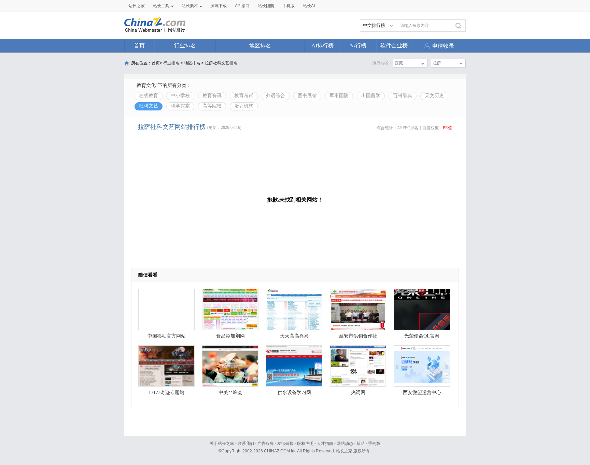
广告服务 (265, 443)
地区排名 (260, 45)
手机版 (374, 443)
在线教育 (148, 95)
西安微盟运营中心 (422, 392)
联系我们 (246, 443)
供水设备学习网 (294, 392)
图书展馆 (307, 95)
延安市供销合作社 (358, 336)
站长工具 (161, 5)
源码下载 (218, 5)
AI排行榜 (322, 45)
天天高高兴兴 (294, 336)
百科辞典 (402, 95)
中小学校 (180, 95)
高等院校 (212, 105)
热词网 (358, 392)
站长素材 (190, 5)
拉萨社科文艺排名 (221, 63)
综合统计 (385, 127)
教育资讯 (212, 95)
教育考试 (243, 95)
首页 (139, 45)
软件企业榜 (394, 45)
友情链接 (285, 443)
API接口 (242, 5)
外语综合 (275, 95)
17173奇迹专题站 (166, 392)
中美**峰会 (230, 392)
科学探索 (180, 105)
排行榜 (358, 45)
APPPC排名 (407, 127)
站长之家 (136, 5)
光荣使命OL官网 (421, 336)
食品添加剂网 (230, 336)
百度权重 (430, 127)
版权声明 (305, 443)
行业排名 (185, 45)
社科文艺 (148, 105)
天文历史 (434, 95)
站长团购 (266, 5)
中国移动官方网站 (167, 336)
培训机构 (243, 105)
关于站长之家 (222, 443)
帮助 (360, 443)
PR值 (447, 127)
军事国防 (339, 95)
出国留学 (370, 95)
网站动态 (345, 443)
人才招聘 (325, 443)
